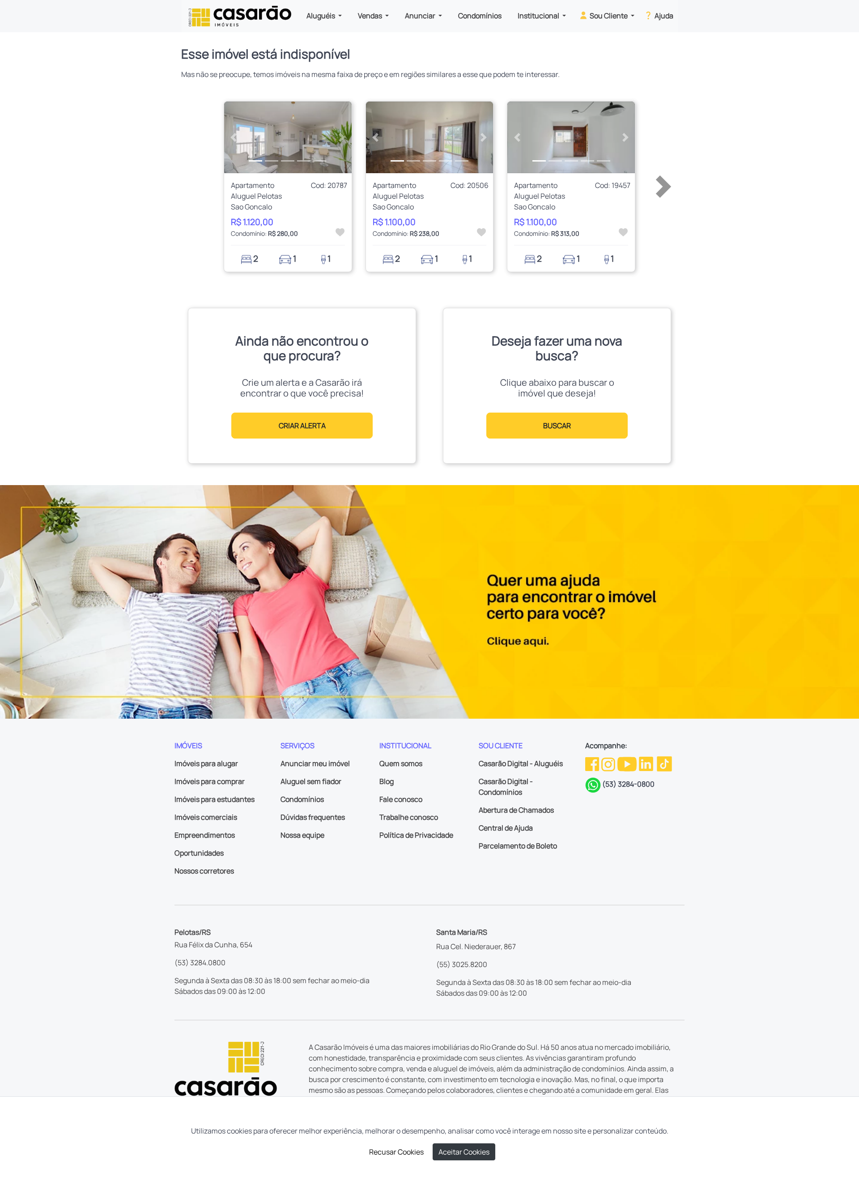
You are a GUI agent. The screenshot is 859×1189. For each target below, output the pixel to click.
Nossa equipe (302, 835)
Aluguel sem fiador (311, 781)
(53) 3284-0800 (628, 784)
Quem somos (400, 763)
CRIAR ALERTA (302, 425)
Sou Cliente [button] (608, 16)
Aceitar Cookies (463, 1152)
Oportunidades (199, 853)
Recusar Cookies (396, 1152)
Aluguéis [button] (321, 16)
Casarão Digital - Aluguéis (521, 763)
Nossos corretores (204, 871)
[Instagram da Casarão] (608, 763)
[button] (233, 137)
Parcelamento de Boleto (518, 846)
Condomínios (480, 16)
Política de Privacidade (416, 835)
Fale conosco (400, 799)
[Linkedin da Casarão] (646, 763)
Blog (386, 781)
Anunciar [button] (421, 16)
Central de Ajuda (506, 828)
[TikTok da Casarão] (664, 763)
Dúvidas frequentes (313, 817)
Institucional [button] (539, 16)
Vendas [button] (370, 16)
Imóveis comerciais (205, 817)
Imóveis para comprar (209, 781)
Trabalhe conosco (408, 817)
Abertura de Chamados (516, 810)
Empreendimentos (204, 835)
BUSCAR (557, 425)
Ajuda (663, 16)
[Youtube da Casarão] (627, 763)
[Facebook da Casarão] (592, 763)
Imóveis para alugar (206, 763)
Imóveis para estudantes (214, 799)
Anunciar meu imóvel (315, 763)
